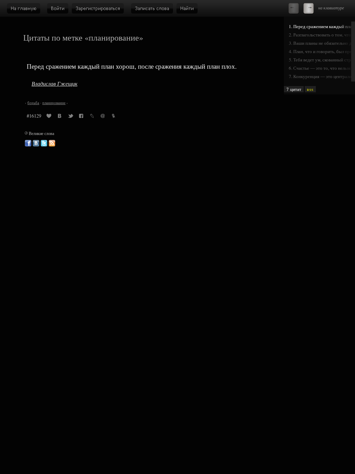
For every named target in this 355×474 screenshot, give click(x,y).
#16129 (34, 115)
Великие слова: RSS (52, 143)
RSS (310, 89)
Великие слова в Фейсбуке (28, 143)
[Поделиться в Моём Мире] (102, 117)
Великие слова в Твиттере (44, 143)
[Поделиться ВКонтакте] (60, 117)
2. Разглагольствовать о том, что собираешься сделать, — (322, 35)
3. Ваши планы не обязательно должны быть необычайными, (322, 43)
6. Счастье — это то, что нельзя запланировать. (322, 68)
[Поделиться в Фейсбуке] (81, 117)
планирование (54, 102)
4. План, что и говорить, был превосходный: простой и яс (322, 51)
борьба (33, 102)
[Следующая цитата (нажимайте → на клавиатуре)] (308, 8)
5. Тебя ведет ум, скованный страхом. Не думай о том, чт (322, 60)
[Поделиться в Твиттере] (70, 117)
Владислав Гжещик (54, 83)
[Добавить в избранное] (49, 117)
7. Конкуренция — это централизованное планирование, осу (322, 76)
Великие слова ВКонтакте (36, 143)
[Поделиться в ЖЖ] (92, 117)
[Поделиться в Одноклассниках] (113, 117)
